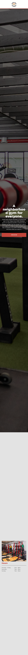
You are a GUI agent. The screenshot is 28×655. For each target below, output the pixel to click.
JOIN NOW (14, 235)
